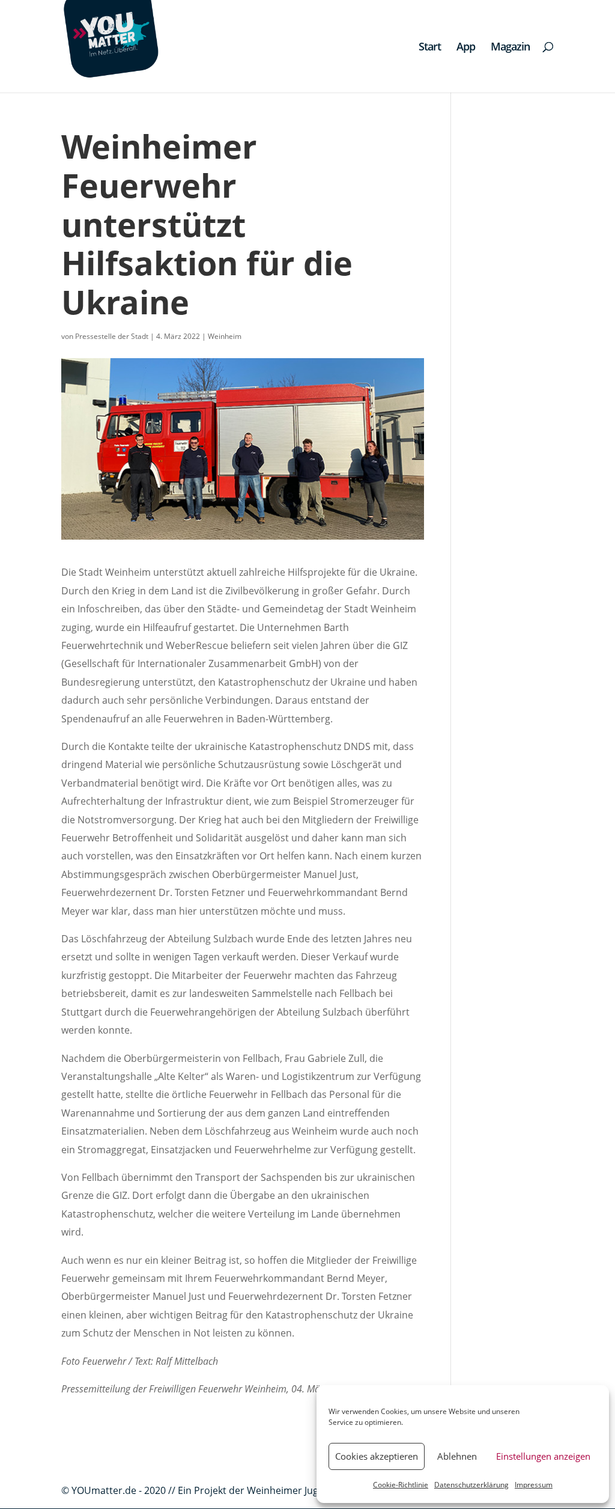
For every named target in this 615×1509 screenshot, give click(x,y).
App (465, 47)
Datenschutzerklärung (471, 1485)
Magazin (510, 47)
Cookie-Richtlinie (400, 1485)
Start (430, 47)
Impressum (534, 1485)
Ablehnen (457, 1456)
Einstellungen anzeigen (543, 1456)
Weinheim (224, 336)
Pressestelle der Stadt (111, 336)
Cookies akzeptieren (376, 1456)
